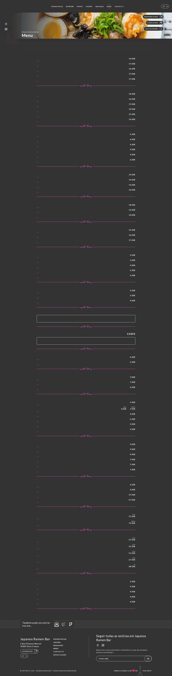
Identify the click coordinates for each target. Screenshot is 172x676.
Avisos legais (59, 655)
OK (148, 659)
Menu (109, 6)
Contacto (119, 6)
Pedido (80, 6)
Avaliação (99, 6)
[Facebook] (6, 24)
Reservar (70, 6)
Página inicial (57, 6)
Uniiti (149, 671)
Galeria (89, 6)
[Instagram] (6, 29)
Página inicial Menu (30, 32)
